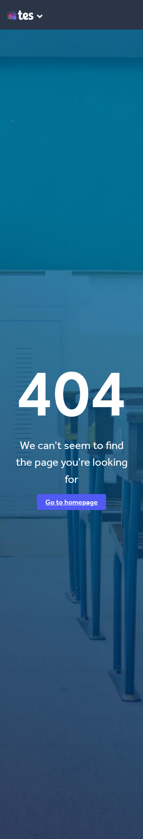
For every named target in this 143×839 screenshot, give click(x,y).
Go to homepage (71, 502)
